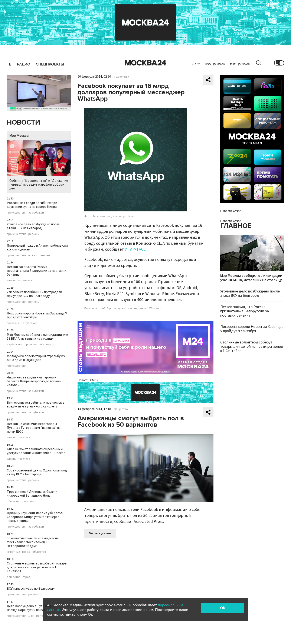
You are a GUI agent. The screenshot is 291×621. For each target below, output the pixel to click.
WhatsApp (155, 308)
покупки (119, 308)
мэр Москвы (15, 344)
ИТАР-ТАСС (135, 249)
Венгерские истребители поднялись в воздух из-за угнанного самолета (36, 404)
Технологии (121, 77)
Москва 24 (145, 63)
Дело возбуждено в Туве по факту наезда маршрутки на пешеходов (33, 608)
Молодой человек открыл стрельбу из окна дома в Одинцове (36, 358)
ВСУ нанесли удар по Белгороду (31, 588)
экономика (25, 280)
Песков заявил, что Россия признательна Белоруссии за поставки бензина (36, 271)
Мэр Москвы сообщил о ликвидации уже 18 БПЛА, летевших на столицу (37, 336)
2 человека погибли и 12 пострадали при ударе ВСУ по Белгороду (34, 294)
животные (13, 551)
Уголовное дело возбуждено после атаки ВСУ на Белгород (33, 226)
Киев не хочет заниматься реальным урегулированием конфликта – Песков (36, 451)
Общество (121, 409)
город (50, 344)
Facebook (90, 308)
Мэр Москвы (19, 136)
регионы (33, 234)
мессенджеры (137, 308)
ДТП (31, 615)
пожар (32, 255)
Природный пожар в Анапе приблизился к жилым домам (37, 247)
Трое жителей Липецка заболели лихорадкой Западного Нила (32, 493)
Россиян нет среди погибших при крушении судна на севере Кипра (32, 205)
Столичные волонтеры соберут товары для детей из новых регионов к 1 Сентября (37, 567)
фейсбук (106, 308)
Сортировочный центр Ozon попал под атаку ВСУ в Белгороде (37, 472)
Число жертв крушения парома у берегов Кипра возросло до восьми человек (34, 381)
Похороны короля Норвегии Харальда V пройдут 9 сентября (37, 315)
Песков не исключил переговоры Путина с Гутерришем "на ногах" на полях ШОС (34, 428)
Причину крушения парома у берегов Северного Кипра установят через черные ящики (35, 517)
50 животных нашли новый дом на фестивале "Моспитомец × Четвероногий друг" (33, 542)
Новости (23, 122)
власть (11, 280)
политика (13, 323)
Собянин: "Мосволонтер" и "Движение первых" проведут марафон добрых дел (38, 184)
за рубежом (36, 212)
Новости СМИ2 (88, 380)
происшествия (16, 212)
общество (13, 501)
